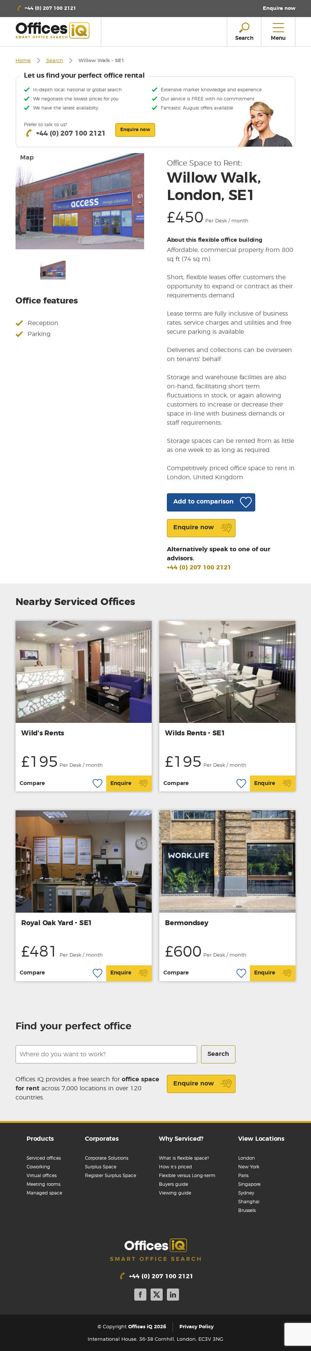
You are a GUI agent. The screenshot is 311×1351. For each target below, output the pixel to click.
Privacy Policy (196, 1326)
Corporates (102, 1139)
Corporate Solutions (106, 1158)
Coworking (38, 1167)
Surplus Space (100, 1167)
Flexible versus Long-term (187, 1175)
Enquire (120, 783)
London (246, 1158)
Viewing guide (175, 1193)
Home (23, 60)
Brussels (247, 1210)
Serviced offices (44, 1158)
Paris (243, 1175)
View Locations (261, 1139)
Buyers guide (173, 1184)
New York (248, 1167)
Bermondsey (187, 923)
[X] (157, 1295)
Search (54, 60)
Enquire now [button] (135, 129)
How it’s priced (175, 1167)
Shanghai (248, 1201)
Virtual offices (42, 1175)
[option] (80, 201)
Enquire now (193, 1083)
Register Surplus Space (110, 1175)
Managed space (44, 1193)
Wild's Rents (42, 733)
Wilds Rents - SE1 (195, 733)
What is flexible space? (184, 1158)
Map (27, 158)
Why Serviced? (181, 1139)
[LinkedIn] (173, 1295)
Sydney (246, 1193)
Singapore (249, 1184)
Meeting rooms (43, 1184)
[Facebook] (140, 1295)
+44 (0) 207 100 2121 (199, 567)
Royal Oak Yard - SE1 (56, 923)
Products (40, 1139)
